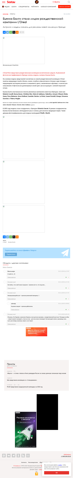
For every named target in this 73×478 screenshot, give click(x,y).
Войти (4, 267)
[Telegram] (7, 32)
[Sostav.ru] (15, 2)
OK (57, 473)
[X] (13, 32)
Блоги (14, 7)
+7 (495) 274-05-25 (66, 456)
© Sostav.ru (17, 466)
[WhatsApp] (10, 32)
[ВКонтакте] (4, 32)
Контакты (24, 462)
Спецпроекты (24, 7)
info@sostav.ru (67, 454)
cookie (60, 465)
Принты (11, 364)
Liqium (41, 469)
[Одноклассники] (17, 32)
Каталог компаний (48, 7)
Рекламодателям (33, 462)
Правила (9, 267)
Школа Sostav (64, 7)
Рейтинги (35, 7)
